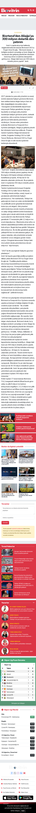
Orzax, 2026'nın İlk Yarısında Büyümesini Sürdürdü (7, 495)
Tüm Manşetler (25, 788)
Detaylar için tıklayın (18, 703)
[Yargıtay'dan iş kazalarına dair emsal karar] (27, 488)
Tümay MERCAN (15, 641)
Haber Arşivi (24, 792)
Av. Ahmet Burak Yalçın (18, 606)
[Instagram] (18, 773)
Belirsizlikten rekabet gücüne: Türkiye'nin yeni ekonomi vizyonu (20, 618)
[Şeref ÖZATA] (4, 617)
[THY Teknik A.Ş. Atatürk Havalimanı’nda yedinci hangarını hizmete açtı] (27, 454)
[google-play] (26, 798)
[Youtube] (24, 773)
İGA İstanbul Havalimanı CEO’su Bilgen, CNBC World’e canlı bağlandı (26, 479)
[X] (14, 773)
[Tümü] (34, 603)
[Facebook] (11, 773)
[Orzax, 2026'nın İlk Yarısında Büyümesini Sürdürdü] (9, 488)
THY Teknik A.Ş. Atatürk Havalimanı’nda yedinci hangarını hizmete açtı (26, 461)
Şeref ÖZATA (14, 615)
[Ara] (31, 10)
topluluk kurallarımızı (17, 528)
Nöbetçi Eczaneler (8, 779)
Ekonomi (11, 15)
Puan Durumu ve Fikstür (9, 788)
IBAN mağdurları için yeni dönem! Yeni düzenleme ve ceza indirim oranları (22, 610)
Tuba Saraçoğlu (16, 632)
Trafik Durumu (25, 783)
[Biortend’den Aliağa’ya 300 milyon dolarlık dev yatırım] (18, 75)
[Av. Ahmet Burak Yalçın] (4, 609)
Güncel (3, 15)
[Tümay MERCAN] (4, 642)
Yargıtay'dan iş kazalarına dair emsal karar (25, 495)
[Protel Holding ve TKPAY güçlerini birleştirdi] (9, 471)
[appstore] (10, 798)
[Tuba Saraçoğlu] (4, 634)
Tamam (22, 810)
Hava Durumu (25, 779)
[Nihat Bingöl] (4, 626)
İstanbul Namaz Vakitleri (10, 783)
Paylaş (5, 87)
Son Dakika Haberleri (9, 792)
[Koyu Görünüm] (28, 10)
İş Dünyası (18, 32)
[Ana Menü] (33, 10)
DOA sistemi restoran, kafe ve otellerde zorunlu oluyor (19, 627)
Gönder (5, 522)
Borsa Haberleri (22, 15)
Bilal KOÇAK (14, 649)
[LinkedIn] (21, 773)
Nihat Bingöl (14, 623)
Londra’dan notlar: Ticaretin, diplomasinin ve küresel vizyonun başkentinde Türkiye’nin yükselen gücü (20, 635)
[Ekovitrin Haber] (10, 10)
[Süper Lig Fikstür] (34, 710)
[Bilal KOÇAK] (4, 651)
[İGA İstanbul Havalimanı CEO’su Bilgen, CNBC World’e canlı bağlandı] (27, 471)
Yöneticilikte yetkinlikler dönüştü (20, 644)
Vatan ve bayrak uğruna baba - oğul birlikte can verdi (21, 652)
